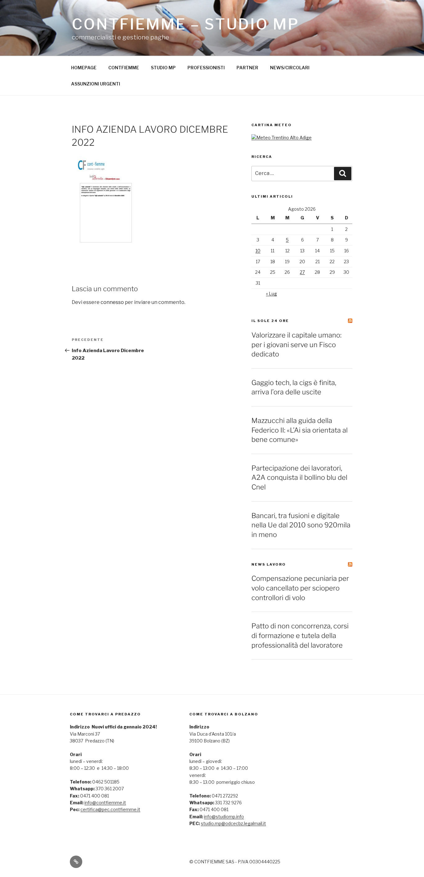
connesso (112, 302)
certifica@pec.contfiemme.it (110, 809)
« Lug (271, 293)
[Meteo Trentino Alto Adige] (281, 137)
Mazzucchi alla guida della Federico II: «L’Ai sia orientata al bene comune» (299, 430)
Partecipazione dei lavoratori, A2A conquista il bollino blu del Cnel (299, 477)
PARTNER (247, 67)
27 (302, 272)
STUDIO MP (163, 67)
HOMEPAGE (84, 67)
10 (257, 250)
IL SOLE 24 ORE (270, 321)
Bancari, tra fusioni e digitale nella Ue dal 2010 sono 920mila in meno (300, 525)
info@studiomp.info (224, 816)
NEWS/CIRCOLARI (289, 67)
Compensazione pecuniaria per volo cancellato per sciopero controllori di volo (300, 588)
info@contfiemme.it (105, 802)
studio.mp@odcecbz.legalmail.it (233, 823)
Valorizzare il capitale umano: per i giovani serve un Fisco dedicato (296, 344)
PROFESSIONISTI (206, 67)
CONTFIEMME (123, 67)
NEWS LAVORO (268, 564)
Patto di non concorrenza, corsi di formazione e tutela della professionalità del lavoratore (300, 635)
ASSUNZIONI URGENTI (95, 83)
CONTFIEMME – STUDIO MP (185, 24)
